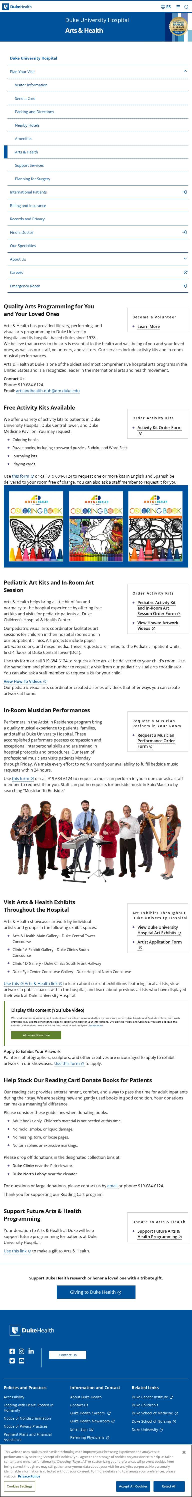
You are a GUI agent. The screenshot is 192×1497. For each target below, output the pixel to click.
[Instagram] (22, 1352)
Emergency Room (25, 285)
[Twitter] (13, 1361)
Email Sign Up (82, 1429)
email (112, 1186)
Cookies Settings (19, 1486)
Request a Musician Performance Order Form (156, 740)
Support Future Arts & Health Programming (159, 1233)
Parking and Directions (34, 111)
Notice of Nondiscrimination (27, 1418)
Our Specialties (23, 245)
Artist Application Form (160, 942)
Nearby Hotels (27, 125)
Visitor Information (31, 84)
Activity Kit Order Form (160, 427)
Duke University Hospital (33, 58)
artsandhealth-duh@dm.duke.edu (48, 391)
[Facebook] (13, 1352)
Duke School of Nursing (151, 1421)
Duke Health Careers (88, 1413)
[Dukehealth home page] (24, 7)
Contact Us (68, 1355)
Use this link (15, 1251)
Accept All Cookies (133, 1486)
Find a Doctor (21, 232)
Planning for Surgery (32, 178)
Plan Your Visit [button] (22, 71)
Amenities (23, 138)
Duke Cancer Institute (150, 1397)
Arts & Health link (41, 983)
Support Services (29, 165)
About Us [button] (18, 259)
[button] (165, 7)
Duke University (145, 1429)
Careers (16, 272)
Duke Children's (145, 1405)
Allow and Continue (36, 1035)
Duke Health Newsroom (90, 1421)
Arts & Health (26, 151)
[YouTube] (22, 1361)
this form (20, 476)
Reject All (169, 1486)
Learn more (96, 1025)
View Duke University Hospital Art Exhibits (158, 929)
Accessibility (14, 1397)
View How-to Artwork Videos (158, 625)
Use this (11, 983)
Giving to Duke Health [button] (93, 1292)
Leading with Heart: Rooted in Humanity (29, 1408)
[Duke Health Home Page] (33, 1330)
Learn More (149, 326)
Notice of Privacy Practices (26, 1426)
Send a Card (25, 98)
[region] (96, 1470)
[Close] (184, 1452)
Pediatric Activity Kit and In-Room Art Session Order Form (157, 608)
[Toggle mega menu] (178, 6)
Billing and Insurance (28, 205)
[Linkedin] (32, 1352)
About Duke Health (86, 1397)
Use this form (67, 1063)
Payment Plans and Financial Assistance (28, 1437)
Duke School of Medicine (152, 1413)
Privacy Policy (29, 1476)
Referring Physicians (87, 1437)
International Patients (28, 192)
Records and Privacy (27, 218)
